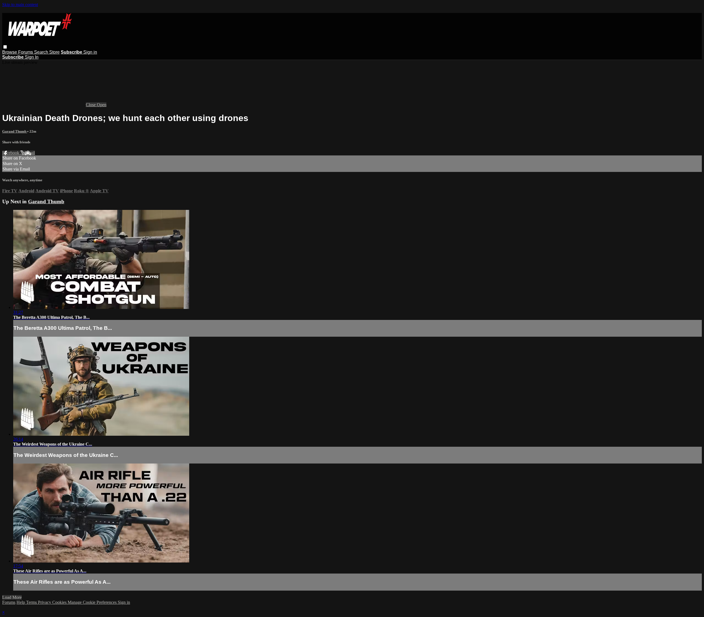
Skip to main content (20, 4)
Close (91, 104)
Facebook (11, 152)
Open (101, 104)
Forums (26, 52)
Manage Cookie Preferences (93, 602)
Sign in (90, 52)
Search (41, 52)
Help (21, 602)
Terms (32, 602)
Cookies (60, 602)
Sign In (31, 57)
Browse (10, 52)
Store (54, 52)
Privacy (45, 602)
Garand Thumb (14, 131)
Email (30, 152)
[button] (5, 47)
